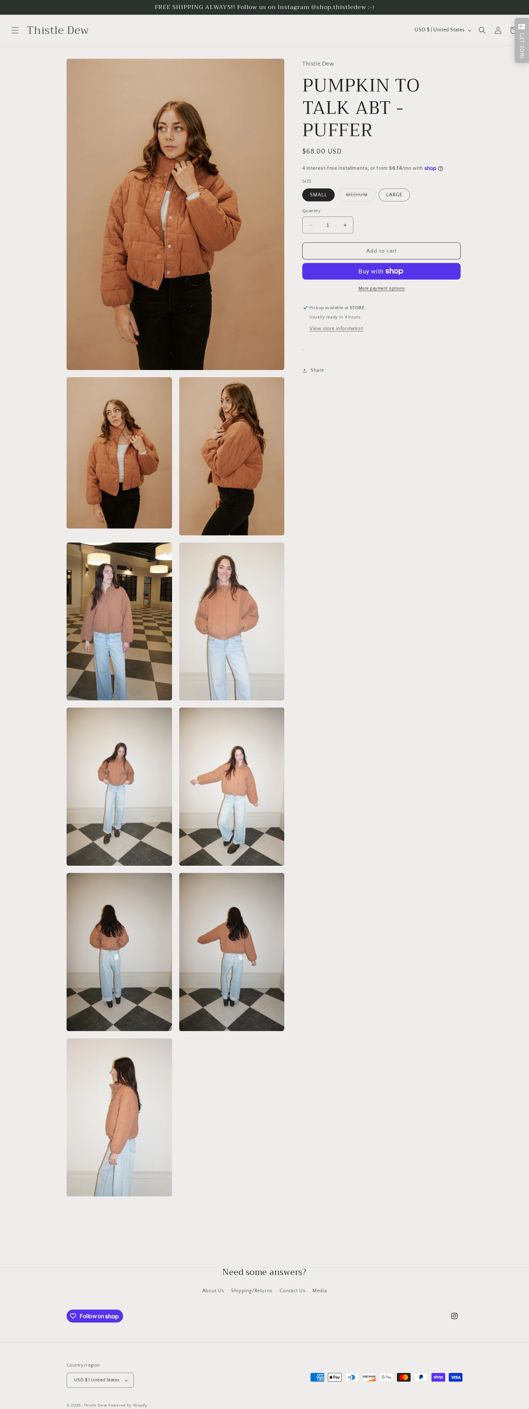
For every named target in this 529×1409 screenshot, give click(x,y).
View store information (336, 328)
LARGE (394, 195)
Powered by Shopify (128, 1405)
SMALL (318, 195)
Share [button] (317, 370)
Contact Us (293, 1291)
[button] (15, 30)
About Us (213, 1291)
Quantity (311, 210)
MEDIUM (357, 195)
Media (319, 1291)
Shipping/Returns (251, 1291)
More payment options (381, 288)
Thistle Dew (95, 1405)
